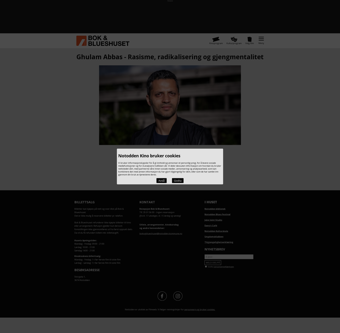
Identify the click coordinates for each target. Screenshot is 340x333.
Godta (178, 180)
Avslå (161, 180)
